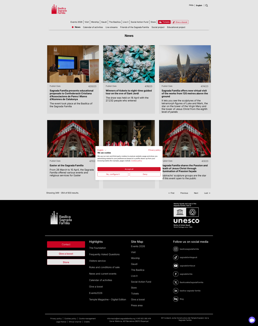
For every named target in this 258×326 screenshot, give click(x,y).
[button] (101, 150)
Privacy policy (154, 150)
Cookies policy (136, 161)
